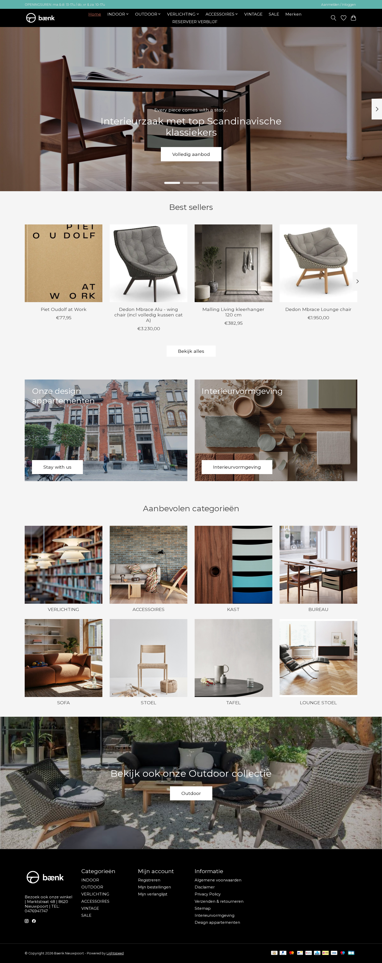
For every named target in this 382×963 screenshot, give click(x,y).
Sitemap (203, 908)
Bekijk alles (191, 351)
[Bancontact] (300, 953)
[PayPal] (283, 953)
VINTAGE (253, 14)
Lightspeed (115, 953)
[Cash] (274, 953)
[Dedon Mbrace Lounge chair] (318, 263)
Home (94, 14)
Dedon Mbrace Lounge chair (318, 309)
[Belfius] (308, 953)
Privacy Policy (208, 894)
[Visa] (334, 953)
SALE (274, 14)
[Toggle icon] (333, 18)
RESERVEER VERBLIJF (195, 21)
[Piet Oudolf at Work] (63, 263)
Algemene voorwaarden (218, 880)
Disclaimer (205, 887)
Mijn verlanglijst (152, 894)
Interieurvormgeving (214, 915)
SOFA (63, 702)
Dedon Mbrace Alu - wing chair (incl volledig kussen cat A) (148, 314)
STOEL (148, 702)
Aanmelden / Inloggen (338, 4)
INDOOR (90, 880)
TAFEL (233, 702)
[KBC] (317, 953)
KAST (233, 609)
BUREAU (318, 609)
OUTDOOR (92, 887)
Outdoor (191, 793)
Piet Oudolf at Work (64, 309)
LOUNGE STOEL (318, 702)
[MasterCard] (291, 953)
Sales (191, 154)
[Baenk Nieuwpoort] (44, 18)
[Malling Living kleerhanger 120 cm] (233, 263)
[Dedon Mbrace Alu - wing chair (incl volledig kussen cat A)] (148, 263)
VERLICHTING (63, 609)
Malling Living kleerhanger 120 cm (233, 311)
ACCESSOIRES (148, 609)
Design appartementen (217, 922)
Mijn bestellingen (154, 887)
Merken (293, 14)
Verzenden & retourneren (219, 901)
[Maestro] (342, 953)
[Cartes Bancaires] (351, 953)
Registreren (149, 880)
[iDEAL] (325, 953)
